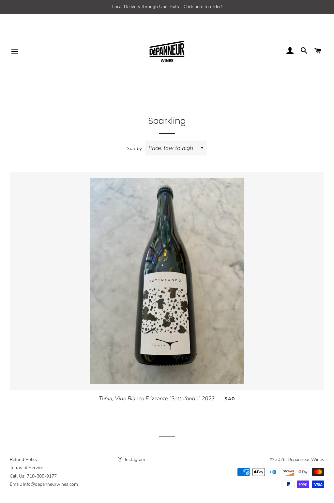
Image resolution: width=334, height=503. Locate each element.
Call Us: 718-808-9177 (33, 476)
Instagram (134, 459)
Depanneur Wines (306, 459)
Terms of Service (26, 468)
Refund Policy (24, 459)
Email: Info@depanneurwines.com (44, 484)
